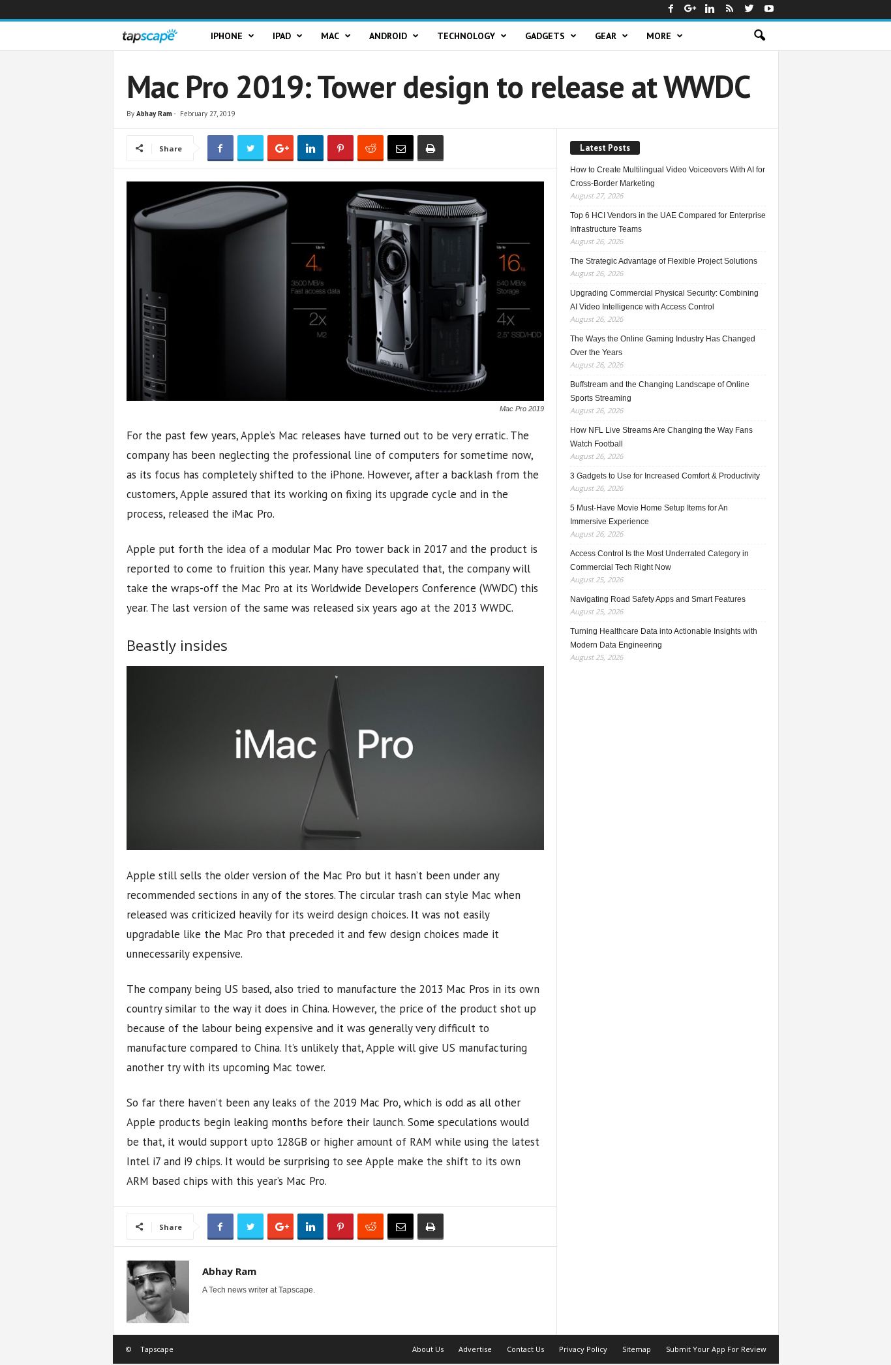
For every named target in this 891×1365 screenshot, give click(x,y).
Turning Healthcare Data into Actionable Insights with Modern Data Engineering (663, 638)
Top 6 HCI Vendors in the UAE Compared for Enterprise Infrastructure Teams (668, 222)
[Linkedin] (710, 9)
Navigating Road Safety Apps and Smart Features (658, 599)
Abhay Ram (154, 113)
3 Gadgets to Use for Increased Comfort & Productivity (665, 475)
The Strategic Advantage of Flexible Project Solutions (663, 261)
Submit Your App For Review (716, 1349)
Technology (466, 36)
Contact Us (525, 1349)
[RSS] (730, 9)
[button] (759, 36)
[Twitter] (749, 9)
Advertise (475, 1349)
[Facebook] (671, 9)
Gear (605, 36)
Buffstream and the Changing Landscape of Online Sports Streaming (659, 391)
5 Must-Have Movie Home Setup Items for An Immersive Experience (649, 514)
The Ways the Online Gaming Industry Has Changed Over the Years (662, 345)
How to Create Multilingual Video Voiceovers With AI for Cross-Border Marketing (667, 176)
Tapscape (157, 1349)
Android (388, 36)
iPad (282, 36)
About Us (428, 1349)
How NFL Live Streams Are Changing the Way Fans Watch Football (661, 437)
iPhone (227, 36)
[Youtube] (769, 9)
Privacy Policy (583, 1349)
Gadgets (545, 36)
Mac (330, 36)
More (658, 36)
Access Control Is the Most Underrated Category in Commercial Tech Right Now (659, 560)
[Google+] (691, 9)
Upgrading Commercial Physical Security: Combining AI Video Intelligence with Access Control (664, 300)
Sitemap (636, 1349)
